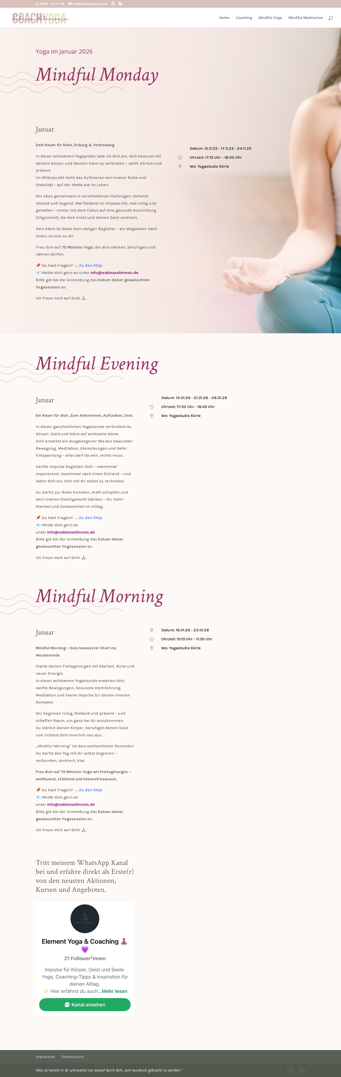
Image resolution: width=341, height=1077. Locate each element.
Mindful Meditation (306, 18)
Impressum (45, 1056)
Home (224, 18)
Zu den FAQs (90, 265)
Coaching (244, 18)
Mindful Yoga (270, 18)
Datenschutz (73, 1056)
